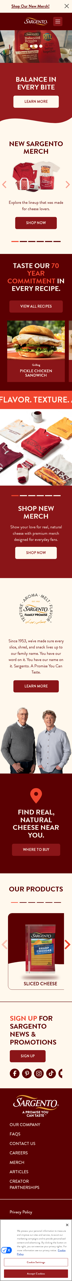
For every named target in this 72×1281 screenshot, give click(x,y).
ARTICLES (19, 1172)
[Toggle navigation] (57, 21)
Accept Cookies (36, 1273)
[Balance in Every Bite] (23, 495)
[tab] (14, 902)
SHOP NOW (36, 552)
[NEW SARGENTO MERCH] (15, 241)
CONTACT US (22, 1144)
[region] (36, 1250)
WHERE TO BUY (36, 849)
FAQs (15, 1134)
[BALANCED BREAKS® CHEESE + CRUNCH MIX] (40, 241)
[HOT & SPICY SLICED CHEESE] (31, 241)
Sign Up (28, 1056)
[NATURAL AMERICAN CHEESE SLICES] (48, 241)
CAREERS (19, 1153)
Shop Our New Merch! (30, 6)
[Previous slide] (5, 944)
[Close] (66, 6)
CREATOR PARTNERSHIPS (24, 1184)
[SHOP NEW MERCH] (15, 495)
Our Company (25, 1125)
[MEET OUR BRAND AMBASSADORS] (48, 495)
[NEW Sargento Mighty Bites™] (23, 241)
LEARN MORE (36, 101)
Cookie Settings (36, 1262)
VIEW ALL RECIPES (36, 306)
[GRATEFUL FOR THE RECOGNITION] (40, 495)
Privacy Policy (21, 1212)
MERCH (17, 1162)
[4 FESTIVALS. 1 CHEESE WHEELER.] (31, 495)
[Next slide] (67, 944)
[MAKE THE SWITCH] (57, 495)
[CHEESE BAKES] (57, 241)
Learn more (36, 686)
